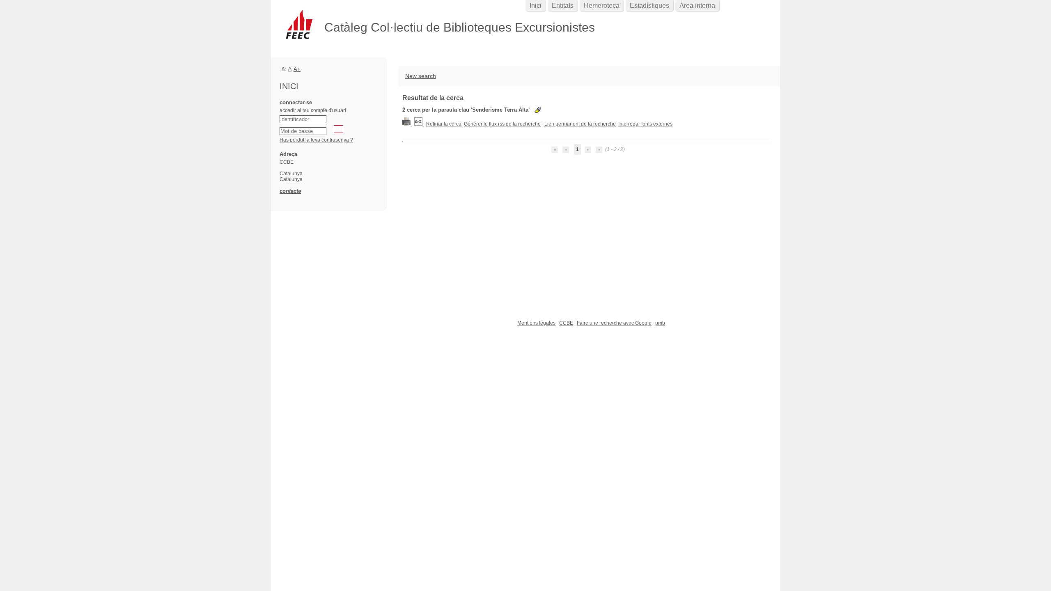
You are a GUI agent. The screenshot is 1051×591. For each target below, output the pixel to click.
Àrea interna (697, 5)
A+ (297, 69)
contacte (290, 191)
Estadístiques (649, 5)
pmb (660, 323)
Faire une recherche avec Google (614, 323)
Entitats (563, 5)
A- (284, 68)
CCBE (566, 323)
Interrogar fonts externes (645, 124)
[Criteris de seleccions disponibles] (419, 124)
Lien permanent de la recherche (580, 124)
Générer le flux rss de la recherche (502, 124)
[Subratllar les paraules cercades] (538, 110)
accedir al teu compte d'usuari (313, 110)
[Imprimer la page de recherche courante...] (407, 124)
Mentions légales (536, 323)
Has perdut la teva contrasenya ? (316, 140)
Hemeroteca (602, 5)
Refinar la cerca (443, 124)
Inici (536, 5)
